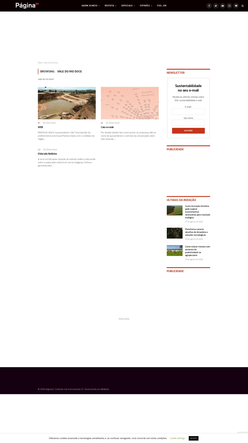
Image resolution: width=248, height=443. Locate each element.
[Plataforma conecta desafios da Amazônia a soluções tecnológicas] (175, 233)
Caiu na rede (107, 127)
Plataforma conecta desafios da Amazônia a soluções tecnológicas (196, 232)
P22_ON (161, 6)
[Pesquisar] (242, 6)
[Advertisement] (124, 37)
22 (39, 150)
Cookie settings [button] (177, 438)
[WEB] (67, 103)
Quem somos (89, 6)
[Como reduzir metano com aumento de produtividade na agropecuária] (175, 250)
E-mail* (188, 107)
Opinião (145, 6)
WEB (40, 127)
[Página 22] (21, 5)
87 (39, 123)
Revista (109, 6)
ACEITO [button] (193, 438)
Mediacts (105, 389)
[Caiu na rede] (130, 103)
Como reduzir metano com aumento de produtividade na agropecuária (197, 251)
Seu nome (188, 118)
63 (102, 123)
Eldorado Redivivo (47, 153)
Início (40, 63)
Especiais (127, 6)
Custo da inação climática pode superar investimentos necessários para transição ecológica (197, 212)
